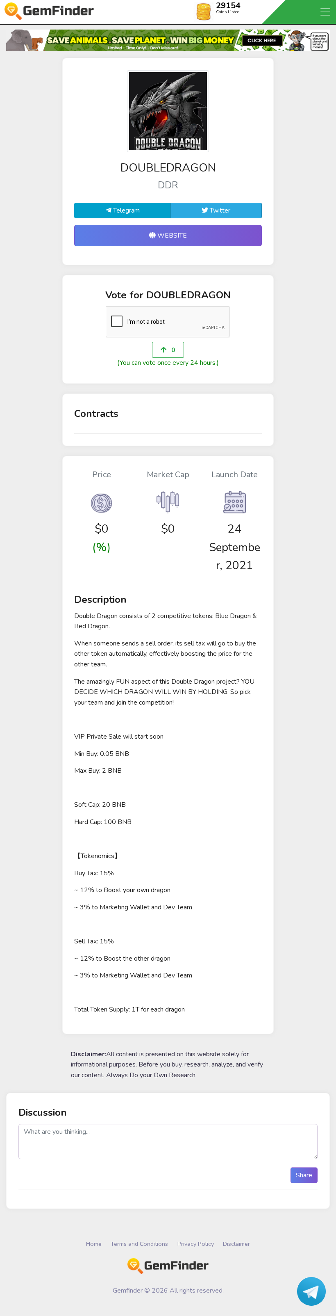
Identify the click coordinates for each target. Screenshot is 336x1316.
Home (94, 1244)
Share (304, 1175)
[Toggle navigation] (326, 12)
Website (171, 235)
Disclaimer (236, 1244)
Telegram (125, 210)
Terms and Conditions (139, 1244)
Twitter (219, 210)
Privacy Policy (195, 1244)
